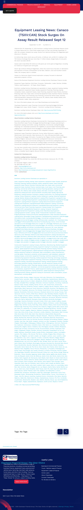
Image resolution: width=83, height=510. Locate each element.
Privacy (67, 506)
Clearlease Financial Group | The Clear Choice (23, 463)
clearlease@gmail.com (25, 166)
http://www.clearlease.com (28, 168)
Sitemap (61, 506)
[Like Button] (60, 431)
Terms (71, 506)
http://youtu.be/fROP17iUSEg (52, 110)
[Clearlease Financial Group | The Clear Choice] (23, 457)
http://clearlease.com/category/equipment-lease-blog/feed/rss (37, 170)
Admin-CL (48, 45)
